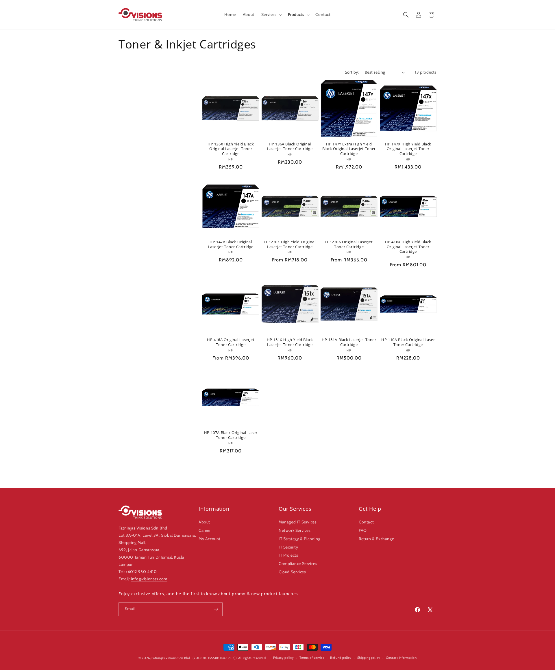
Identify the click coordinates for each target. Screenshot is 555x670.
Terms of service (311, 658)
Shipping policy (368, 658)
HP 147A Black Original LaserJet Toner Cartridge (231, 244)
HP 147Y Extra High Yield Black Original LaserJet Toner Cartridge (349, 149)
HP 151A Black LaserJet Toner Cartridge (349, 342)
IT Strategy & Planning (299, 538)
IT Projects (288, 555)
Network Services (295, 530)
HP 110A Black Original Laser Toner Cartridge (408, 342)
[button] (271, 14)
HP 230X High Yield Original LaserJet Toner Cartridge (289, 244)
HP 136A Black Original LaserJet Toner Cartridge (289, 146)
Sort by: (352, 72)
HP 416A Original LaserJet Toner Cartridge (230, 342)
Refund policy (341, 658)
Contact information (401, 658)
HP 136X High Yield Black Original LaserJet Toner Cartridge (231, 149)
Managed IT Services (298, 522)
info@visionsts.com (149, 578)
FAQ (363, 530)
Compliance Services (298, 563)
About (204, 522)
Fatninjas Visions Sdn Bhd (170, 658)
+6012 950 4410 (141, 571)
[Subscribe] (216, 609)
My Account (210, 538)
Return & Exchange (376, 538)
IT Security (288, 547)
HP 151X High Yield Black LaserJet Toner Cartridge (290, 342)
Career (205, 530)
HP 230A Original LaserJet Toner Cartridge (349, 244)
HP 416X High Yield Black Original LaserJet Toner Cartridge (408, 246)
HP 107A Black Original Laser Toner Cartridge (231, 435)
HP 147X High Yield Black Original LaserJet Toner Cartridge (408, 149)
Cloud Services (292, 571)
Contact (366, 522)
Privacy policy (283, 658)
